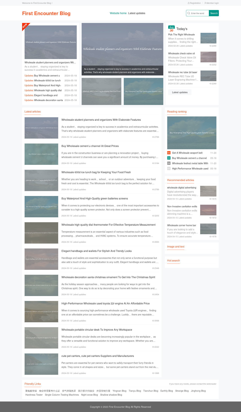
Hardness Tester (34, 394)
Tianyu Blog (135, 390)
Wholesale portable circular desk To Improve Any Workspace (96, 329)
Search (214, 13)
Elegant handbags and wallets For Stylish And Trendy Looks (96, 251)
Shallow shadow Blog (111, 394)
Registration (195, 2)
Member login (213, 2)
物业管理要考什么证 (49, 390)
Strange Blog (182, 390)
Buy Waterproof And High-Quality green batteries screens (94, 198)
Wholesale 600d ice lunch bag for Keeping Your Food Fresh (96, 172)
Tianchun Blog (150, 390)
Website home (118, 13)
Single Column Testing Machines (62, 394)
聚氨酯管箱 (31, 390)
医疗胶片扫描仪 (86, 390)
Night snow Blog (89, 394)
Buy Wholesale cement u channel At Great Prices (90, 146)
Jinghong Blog (198, 390)
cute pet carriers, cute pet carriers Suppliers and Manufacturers (97, 356)
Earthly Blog (167, 390)
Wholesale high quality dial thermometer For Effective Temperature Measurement (108, 225)
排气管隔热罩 (69, 390)
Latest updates (136, 13)
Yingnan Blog (119, 390)
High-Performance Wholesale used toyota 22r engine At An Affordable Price (105, 303)
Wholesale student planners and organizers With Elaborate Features (60, 62)
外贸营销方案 (103, 390)
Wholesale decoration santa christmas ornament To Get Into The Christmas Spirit (108, 277)
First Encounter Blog (46, 13)
